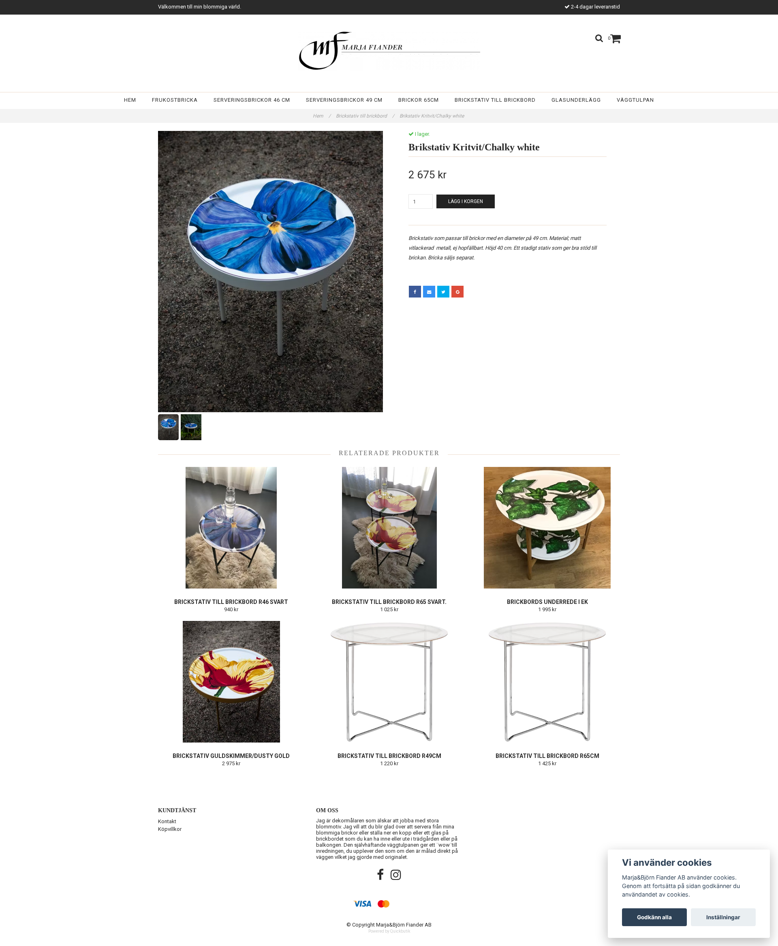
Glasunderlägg (576, 100)
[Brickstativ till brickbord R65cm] (547, 682)
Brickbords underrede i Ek (547, 602)
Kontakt (167, 821)
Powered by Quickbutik (389, 931)
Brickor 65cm (418, 100)
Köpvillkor (170, 829)
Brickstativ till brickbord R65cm (547, 756)
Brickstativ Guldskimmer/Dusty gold (231, 756)
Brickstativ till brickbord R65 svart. (389, 602)
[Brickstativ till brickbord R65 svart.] (389, 528)
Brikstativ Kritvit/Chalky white (432, 116)
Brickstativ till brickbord (495, 100)
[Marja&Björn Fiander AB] (389, 51)
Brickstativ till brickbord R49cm (389, 756)
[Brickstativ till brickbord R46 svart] (231, 528)
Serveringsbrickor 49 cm (344, 100)
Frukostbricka (175, 100)
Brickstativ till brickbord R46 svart (231, 602)
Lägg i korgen (465, 201)
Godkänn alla (654, 917)
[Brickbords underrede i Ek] (547, 528)
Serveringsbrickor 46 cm (252, 100)
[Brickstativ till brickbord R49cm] (389, 682)
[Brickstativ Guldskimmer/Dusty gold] (231, 682)
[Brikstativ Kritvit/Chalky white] (270, 271)
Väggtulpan (635, 100)
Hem (130, 100)
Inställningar (723, 917)
